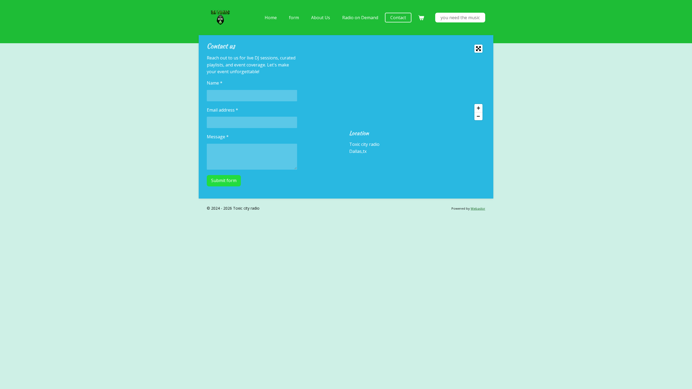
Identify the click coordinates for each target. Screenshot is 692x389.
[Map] (417, 82)
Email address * (222, 110)
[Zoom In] (478, 108)
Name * (214, 83)
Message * (218, 137)
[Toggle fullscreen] (478, 49)
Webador (478, 208)
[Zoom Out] (478, 116)
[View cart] (421, 17)
